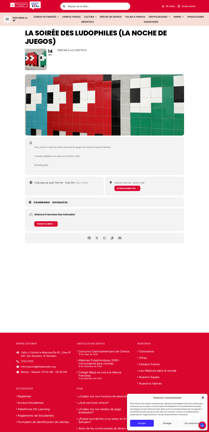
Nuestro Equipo (149, 377)
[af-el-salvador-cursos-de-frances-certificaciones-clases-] (25, 2)
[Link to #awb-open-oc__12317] (7, 19)
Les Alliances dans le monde (157, 370)
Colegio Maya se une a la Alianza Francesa (99, 374)
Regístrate (24, 396)
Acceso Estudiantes (31, 402)
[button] (202, 397)
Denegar (167, 423)
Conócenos (146, 351)
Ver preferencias (192, 423)
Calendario (42, 202)
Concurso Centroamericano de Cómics (104, 351)
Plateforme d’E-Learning (34, 409)
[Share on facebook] (89, 238)
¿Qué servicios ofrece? (93, 402)
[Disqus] (104, 286)
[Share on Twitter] (97, 238)
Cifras (143, 357)
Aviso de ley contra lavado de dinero (102, 428)
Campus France (149, 364)
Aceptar (142, 423)
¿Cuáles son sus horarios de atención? (103, 396)
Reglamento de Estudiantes (36, 415)
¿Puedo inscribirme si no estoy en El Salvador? (102, 420)
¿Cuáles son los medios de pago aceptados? (99, 411)
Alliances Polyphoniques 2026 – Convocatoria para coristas (99, 362)
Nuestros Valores (150, 383)
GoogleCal (60, 202)
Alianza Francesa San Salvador (54, 214)
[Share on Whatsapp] (104, 238)
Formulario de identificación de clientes (43, 422)
